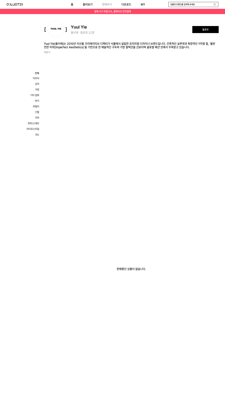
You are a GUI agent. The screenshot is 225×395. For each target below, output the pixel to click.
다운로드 (126, 4)
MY (143, 4)
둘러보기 (88, 4)
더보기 (47, 52)
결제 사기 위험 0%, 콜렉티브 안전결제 (112, 11)
